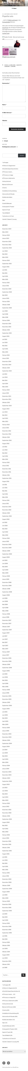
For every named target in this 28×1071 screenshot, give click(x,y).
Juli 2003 (4, 787)
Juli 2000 (4, 895)
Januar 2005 (5, 730)
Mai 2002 (5, 825)
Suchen (22, 155)
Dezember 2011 (6, 468)
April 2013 (5, 418)
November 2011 (6, 472)
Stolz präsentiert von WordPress (10, 1067)
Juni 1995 (5, 948)
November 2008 (6, 585)
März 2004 (5, 762)
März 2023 (5, 232)
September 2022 (7, 248)
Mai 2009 (5, 566)
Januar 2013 (5, 427)
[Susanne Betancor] (8, 47)
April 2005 (5, 721)
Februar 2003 (6, 803)
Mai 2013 (4, 415)
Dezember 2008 (6, 582)
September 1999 (7, 910)
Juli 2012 (4, 446)
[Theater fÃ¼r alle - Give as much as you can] (14, 39)
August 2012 (5, 443)
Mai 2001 (4, 863)
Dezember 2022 (6, 241)
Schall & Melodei (10, 65)
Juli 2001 (4, 857)
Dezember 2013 (6, 396)
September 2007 (7, 629)
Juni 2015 (5, 342)
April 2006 (5, 683)
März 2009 (5, 573)
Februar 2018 (6, 320)
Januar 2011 (5, 503)
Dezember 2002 (6, 809)
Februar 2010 (6, 538)
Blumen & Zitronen (7, 184)
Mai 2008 (5, 604)
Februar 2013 (6, 424)
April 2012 (5, 456)
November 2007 (6, 623)
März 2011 (5, 497)
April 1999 (5, 920)
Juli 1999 (4, 914)
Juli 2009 (4, 560)
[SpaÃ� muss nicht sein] (8, 57)
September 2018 (7, 308)
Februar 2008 (6, 614)
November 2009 (6, 547)
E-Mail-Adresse (7, 112)
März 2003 (5, 800)
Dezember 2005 (6, 696)
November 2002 (6, 813)
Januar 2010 (5, 541)
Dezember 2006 (6, 658)
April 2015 (5, 349)
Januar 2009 (5, 579)
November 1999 (6, 907)
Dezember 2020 (6, 289)
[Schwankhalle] (5, 55)
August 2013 (5, 409)
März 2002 (5, 831)
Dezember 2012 (6, 431)
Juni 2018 (5, 311)
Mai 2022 (4, 254)
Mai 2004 (5, 756)
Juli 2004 (4, 749)
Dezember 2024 (6, 229)
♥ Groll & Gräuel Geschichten (10, 169)
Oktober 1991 (6, 964)
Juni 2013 (5, 412)
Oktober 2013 (6, 402)
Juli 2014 (4, 374)
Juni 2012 (4, 450)
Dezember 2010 (6, 506)
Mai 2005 (5, 718)
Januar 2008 (5, 617)
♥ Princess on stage (7, 175)
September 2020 (7, 292)
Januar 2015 (5, 358)
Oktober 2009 (6, 551)
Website (4, 120)
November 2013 (6, 399)
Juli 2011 (4, 484)
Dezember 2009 (6, 544)
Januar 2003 (5, 806)
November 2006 (6, 661)
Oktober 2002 (6, 816)
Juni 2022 (5, 251)
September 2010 (7, 516)
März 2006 (5, 686)
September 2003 (7, 781)
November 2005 (6, 699)
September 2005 (7, 705)
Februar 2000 (6, 901)
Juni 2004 (5, 753)
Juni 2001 (5, 860)
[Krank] (13, 55)
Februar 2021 (6, 282)
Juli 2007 (4, 636)
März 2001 (5, 869)
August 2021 (5, 266)
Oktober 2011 (6, 475)
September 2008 (7, 592)
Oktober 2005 (6, 702)
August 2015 (5, 336)
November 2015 (6, 326)
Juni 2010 (5, 525)
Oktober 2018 (6, 304)
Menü (14, 8)
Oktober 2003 (6, 778)
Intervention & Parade (8, 194)
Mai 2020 (5, 295)
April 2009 (5, 570)
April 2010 (5, 532)
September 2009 (7, 554)
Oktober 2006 (6, 664)
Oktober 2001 (6, 847)
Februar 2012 (6, 462)
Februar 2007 (6, 652)
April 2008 (5, 607)
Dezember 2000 (6, 879)
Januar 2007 (5, 655)
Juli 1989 (4, 967)
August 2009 (6, 557)
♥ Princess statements (8, 178)
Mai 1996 (4, 939)
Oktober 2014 (6, 368)
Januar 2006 (5, 693)
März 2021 (5, 279)
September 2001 (7, 850)
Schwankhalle (6, 22)
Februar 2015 (6, 355)
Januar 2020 (5, 298)
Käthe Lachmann (13, 20)
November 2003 (6, 775)
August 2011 (5, 481)
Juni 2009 (5, 563)
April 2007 (5, 645)
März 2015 (5, 352)
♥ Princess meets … (7, 172)
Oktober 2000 (6, 885)
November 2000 (6, 882)
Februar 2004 (6, 765)
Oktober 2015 (6, 330)
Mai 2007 (5, 642)
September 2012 (7, 440)
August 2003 (6, 784)
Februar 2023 (6, 235)
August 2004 (6, 746)
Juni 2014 (5, 377)
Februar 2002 (6, 835)
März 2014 (5, 386)
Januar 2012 (5, 465)
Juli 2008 (4, 598)
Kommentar (6, 83)
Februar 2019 (6, 301)
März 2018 (5, 317)
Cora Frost (5, 27)
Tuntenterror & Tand (8, 216)
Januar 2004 (5, 768)
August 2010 (5, 519)
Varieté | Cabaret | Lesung (9, 219)
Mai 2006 (5, 680)
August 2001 (5, 854)
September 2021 (7, 263)
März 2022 (5, 257)
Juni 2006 (5, 677)
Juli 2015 (4, 339)
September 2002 (7, 819)
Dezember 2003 (6, 772)
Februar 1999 (6, 923)
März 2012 (5, 459)
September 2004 (7, 743)
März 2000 (5, 898)
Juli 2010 (4, 522)
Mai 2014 (4, 380)
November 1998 (6, 926)
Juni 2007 (5, 639)
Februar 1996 (6, 942)
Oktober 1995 (6, 945)
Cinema (4, 187)
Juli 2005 (4, 712)
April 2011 (5, 494)
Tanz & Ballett (6, 213)
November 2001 (6, 844)
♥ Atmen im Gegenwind (8, 165)
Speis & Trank (6, 210)
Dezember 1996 (6, 929)
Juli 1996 (4, 936)
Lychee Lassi (5, 33)
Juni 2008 (5, 601)
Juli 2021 (4, 270)
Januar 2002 (5, 838)
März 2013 (5, 421)
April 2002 (5, 828)
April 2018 (5, 314)
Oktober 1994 (6, 951)
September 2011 (6, 478)
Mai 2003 (5, 794)
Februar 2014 (6, 390)
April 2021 (5, 276)
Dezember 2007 (6, 620)
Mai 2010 (4, 528)
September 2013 (7, 405)
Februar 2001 (6, 873)
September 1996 (7, 933)
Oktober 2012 (6, 437)
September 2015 (7, 333)
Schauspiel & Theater (8, 206)
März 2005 (5, 724)
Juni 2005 (5, 715)
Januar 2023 (5, 238)
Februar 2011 (5, 500)
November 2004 (6, 737)
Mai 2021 (4, 273)
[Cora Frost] (17, 47)
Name (4, 104)
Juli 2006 (4, 674)
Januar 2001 (5, 876)
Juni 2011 (4, 487)
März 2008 (5, 611)
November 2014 (6, 364)
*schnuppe (5, 162)
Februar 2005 (6, 727)
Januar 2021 (5, 285)
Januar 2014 (5, 393)
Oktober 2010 (6, 513)
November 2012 (6, 434)
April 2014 (5, 383)
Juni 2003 (5, 790)
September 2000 (7, 888)
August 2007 (6, 633)
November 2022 (6, 244)
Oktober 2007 (6, 626)
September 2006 (7, 667)
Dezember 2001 (6, 841)
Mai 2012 (4, 453)
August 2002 (6, 822)
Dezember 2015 (6, 323)
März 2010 (5, 535)
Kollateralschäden (7, 197)
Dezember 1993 (6, 961)
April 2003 (5, 797)
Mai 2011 (4, 491)
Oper (3, 200)
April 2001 (5, 866)
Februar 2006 (6, 689)
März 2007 (5, 648)
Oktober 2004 (6, 740)
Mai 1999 (4, 917)
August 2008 (6, 595)
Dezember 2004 (6, 734)
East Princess (11, 2)
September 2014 (7, 371)
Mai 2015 (4, 345)
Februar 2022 (6, 260)
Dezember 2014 (6, 361)
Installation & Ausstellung (9, 191)
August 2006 (6, 671)
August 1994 (5, 955)
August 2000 (6, 891)
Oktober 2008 (6, 588)
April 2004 (5, 759)
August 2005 (6, 708)
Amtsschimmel (6, 181)
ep (17, 14)
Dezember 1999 (6, 904)
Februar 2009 (6, 576)
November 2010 (6, 510)
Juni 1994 (5, 958)
